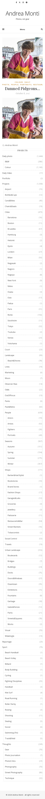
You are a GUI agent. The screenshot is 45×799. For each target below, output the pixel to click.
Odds (7, 389)
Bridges (11, 561)
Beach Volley (10, 658)
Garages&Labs (14, 498)
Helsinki (11, 240)
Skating (8, 721)
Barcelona (12, 217)
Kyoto (10, 246)
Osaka (10, 292)
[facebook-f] (16, 2)
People (15, 84)
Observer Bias (11, 384)
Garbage (11, 601)
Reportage (7, 641)
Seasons (8, 441)
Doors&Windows (15, 578)
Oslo (10, 297)
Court (7, 349)
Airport (8, 189)
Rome (10, 315)
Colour (19, 82)
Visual (7, 630)
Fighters (11, 429)
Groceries (12, 504)
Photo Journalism (12, 755)
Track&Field (10, 738)
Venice (10, 337)
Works (10, 624)
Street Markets (14, 527)
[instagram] (23, 2)
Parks (7, 401)
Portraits (26, 84)
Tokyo (10, 326)
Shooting (9, 715)
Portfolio (6, 178)
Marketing (9, 372)
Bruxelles (12, 229)
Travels (8, 544)
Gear (7, 749)
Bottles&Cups (11, 195)
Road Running (11, 698)
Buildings (12, 567)
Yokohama (12, 343)
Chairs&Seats (10, 206)
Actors (10, 418)
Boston (11, 223)
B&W (7, 161)
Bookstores (13, 481)
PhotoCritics (10, 761)
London (11, 252)
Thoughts (6, 744)
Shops (7, 470)
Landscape (9, 355)
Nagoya (11, 274)
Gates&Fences (14, 607)
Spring (10, 452)
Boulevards (12, 555)
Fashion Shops (14, 492)
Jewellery (11, 509)
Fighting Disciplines (13, 681)
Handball (9, 687)
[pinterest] (26, 2)
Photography (10, 766)
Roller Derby (10, 704)
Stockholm (12, 320)
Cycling (8, 675)
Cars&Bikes (10, 200)
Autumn (11, 446)
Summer (11, 458)
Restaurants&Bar (15, 521)
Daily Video (7, 173)
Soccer (8, 727)
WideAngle (9, 636)
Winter (11, 464)
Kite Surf (8, 692)
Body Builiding (11, 669)
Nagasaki (12, 263)
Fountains (12, 595)
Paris (10, 309)
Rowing (8, 710)
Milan (10, 257)
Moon (7, 378)
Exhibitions (12, 590)
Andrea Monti (22, 13)
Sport (4, 647)
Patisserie (12, 515)
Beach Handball (11, 652)
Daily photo (7, 156)
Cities (7, 212)
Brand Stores (13, 486)
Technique (9, 778)
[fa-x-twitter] (20, 2)
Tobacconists (13, 532)
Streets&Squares (15, 618)
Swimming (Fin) (11, 732)
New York (12, 280)
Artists (10, 423)
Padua (10, 303)
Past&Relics (10, 407)
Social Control (11, 538)
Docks (10, 572)
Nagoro (11, 269)
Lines (7, 366)
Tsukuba (11, 332)
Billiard (8, 664)
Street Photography (13, 772)
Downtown (12, 584)
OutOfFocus (10, 395)
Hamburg (12, 234)
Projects (5, 184)
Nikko (10, 286)
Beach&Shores (14, 360)
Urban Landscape (12, 550)
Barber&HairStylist (16, 475)
